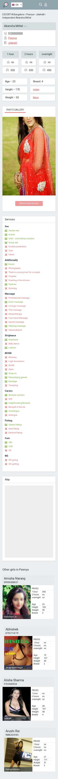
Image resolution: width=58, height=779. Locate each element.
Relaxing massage (17, 326)
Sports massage (16, 322)
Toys (11, 250)
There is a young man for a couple (24, 272)
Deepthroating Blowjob (19, 403)
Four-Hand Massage (18, 318)
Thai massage (15, 310)
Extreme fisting (15, 432)
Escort (12, 264)
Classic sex (14, 230)
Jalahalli (40, 14)
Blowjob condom (17, 395)
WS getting (14, 464)
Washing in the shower (19, 280)
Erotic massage (16, 302)
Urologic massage (17, 306)
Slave (11, 369)
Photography (14, 268)
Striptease (13, 339)
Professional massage (19, 298)
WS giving (13, 460)
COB (11, 446)
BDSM (11, 365)
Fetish (11, 254)
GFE (10, 399)
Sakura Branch (15, 330)
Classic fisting (15, 424)
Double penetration (17, 246)
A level (12, 234)
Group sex (13, 242)
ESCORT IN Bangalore (13, 14)
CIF (10, 450)
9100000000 (15, 33)
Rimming (13, 288)
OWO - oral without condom (21, 238)
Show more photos (29, 203)
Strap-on (13, 373)
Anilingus (13, 415)
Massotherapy (15, 314)
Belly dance (14, 343)
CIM (10, 442)
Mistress (13, 357)
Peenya (30, 14)
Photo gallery (15, 109)
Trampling (13, 385)
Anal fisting (14, 428)
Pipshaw (12, 284)
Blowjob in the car (17, 407)
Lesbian (12, 347)
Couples (12, 276)
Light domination (16, 361)
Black (36, 97)
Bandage (13, 381)
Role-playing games (18, 377)
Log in (46, 4)
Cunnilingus (14, 411)
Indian (36, 89)
